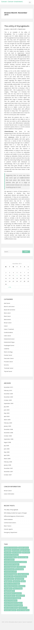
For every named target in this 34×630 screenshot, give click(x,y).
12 (17, 275)
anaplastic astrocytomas (11, 547)
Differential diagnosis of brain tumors (14, 516)
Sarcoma (6, 365)
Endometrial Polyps (9, 342)
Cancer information (9, 494)
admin (7, 29)
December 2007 (8, 468)
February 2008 (8, 462)
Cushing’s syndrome (23, 574)
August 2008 (7, 442)
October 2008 (8, 436)
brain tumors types (23, 557)
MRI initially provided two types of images (15, 513)
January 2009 (7, 426)
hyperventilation (19, 579)
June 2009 (6, 410)
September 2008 (8, 439)
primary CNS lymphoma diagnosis (13, 603)
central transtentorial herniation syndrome (15, 562)
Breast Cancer (8, 490)
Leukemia (6, 348)
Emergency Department (10, 532)
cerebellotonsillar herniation (12, 564)
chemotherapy (19, 569)
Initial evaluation (8, 519)
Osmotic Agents (8, 529)
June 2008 (6, 449)
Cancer (6, 326)
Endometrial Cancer (9, 339)
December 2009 (8, 393)
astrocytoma (15, 550)
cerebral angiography (10, 567)
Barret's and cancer (9, 306)
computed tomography (10, 574)
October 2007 (8, 475)
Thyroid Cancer (21, 29)
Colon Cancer (7, 335)
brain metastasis (17, 552)
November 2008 (8, 432)
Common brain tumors (10, 522)
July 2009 (6, 406)
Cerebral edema (8, 332)
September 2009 (8, 403)
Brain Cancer (7, 316)
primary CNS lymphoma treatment (13, 605)
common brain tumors (10, 571)
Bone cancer (7, 313)
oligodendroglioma (9, 591)
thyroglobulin (22, 55)
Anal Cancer (7, 303)
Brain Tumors (7, 526)
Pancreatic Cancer (9, 358)
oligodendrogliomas (10, 595)
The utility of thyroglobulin (16, 26)
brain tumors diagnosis (10, 557)
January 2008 (7, 465)
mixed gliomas (8, 588)
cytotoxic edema (9, 576)
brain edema (8, 552)
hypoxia (23, 581)
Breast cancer (8, 322)
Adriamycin (24, 162)
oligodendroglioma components (13, 593)
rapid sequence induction (11, 607)
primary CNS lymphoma (11, 600)
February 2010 (8, 390)
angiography (8, 550)
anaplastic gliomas (23, 547)
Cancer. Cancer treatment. (12, 1)
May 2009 (6, 413)
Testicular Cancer (8, 368)
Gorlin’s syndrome (9, 579)
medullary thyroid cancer (11, 586)
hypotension (16, 581)
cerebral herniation (9, 569)
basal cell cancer (25, 550)
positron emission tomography (12, 598)
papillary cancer (20, 595)
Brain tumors (7, 319)
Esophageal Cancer (9, 345)
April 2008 (6, 455)
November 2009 (8, 397)
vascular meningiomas (23, 610)
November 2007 (8, 471)
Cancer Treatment (9, 329)
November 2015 (8, 387)
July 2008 (6, 445)
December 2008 (8, 429)
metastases (22, 586)
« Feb (9, 287)
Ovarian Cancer (8, 355)
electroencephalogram (20, 576)
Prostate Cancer (8, 361)
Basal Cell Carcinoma (9, 309)
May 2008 (6, 452)
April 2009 (6, 416)
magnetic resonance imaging (12, 583)
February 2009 (8, 423)
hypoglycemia (8, 581)
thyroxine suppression (10, 610)
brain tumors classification (11, 555)
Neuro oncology (8, 352)
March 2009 (7, 419)
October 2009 (8, 400)
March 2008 (7, 458)
